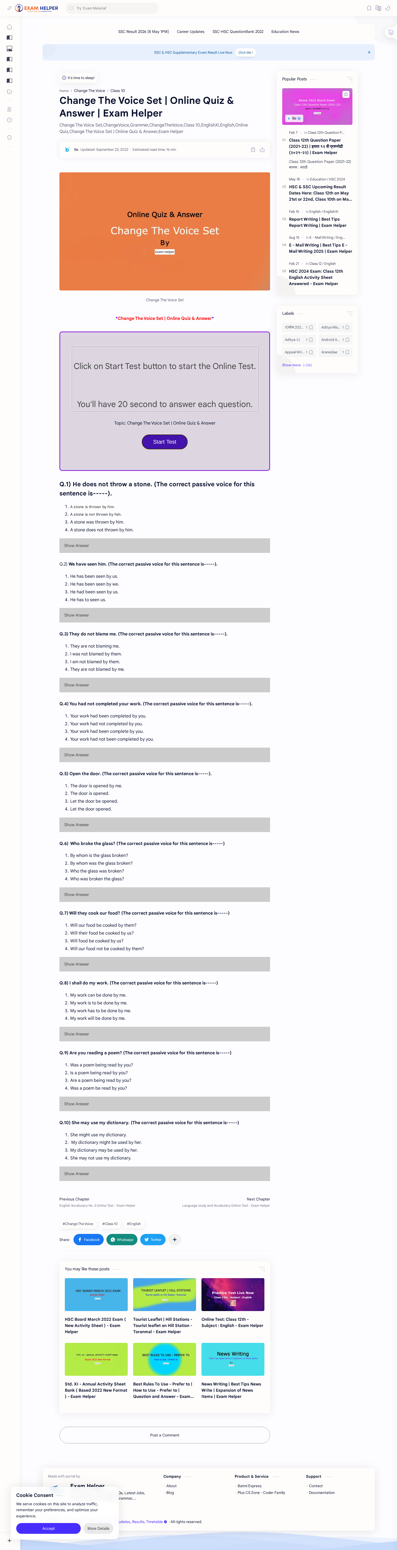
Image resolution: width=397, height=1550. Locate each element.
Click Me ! (245, 52)
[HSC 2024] (337, 179)
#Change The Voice (78, 1223)
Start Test (164, 442)
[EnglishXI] (331, 211)
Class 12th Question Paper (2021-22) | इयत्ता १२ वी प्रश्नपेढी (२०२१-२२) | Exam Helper (316, 146)
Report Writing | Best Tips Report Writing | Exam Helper (317, 222)
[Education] (319, 179)
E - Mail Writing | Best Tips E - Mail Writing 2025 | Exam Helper (320, 248)
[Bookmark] (369, 8)
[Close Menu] (369, 52)
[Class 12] (316, 263)
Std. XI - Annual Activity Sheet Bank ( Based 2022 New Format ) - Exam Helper (96, 1390)
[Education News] (285, 31)
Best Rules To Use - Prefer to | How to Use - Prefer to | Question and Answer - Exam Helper (162, 1390)
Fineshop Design (240, 1522)
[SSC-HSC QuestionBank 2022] (238, 31)
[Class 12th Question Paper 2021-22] (336, 132)
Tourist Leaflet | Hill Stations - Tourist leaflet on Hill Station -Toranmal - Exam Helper (162, 1325)
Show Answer (76, 545)
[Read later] (253, 150)
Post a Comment (164, 1435)
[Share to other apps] (174, 1239)
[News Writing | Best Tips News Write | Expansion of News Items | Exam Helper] (232, 1359)
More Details (98, 1528)
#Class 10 (110, 1223)
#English (134, 1223)
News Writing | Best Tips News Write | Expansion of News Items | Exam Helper (231, 1390)
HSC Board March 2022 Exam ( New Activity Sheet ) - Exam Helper (95, 1325)
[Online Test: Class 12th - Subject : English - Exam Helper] (232, 1294)
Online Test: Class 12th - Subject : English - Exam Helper (232, 1322)
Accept (48, 1528)
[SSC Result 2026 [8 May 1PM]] (143, 31)
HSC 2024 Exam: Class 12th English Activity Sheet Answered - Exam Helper (316, 277)
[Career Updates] (190, 31)
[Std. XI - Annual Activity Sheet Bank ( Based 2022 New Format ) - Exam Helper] (96, 1359)
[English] (316, 211)
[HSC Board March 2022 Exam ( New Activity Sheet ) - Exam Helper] (96, 1294)
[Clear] (153, 8)
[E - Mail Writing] (322, 237)
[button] (378, 8)
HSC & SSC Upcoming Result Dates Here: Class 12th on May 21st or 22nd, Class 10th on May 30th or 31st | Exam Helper (320, 193)
